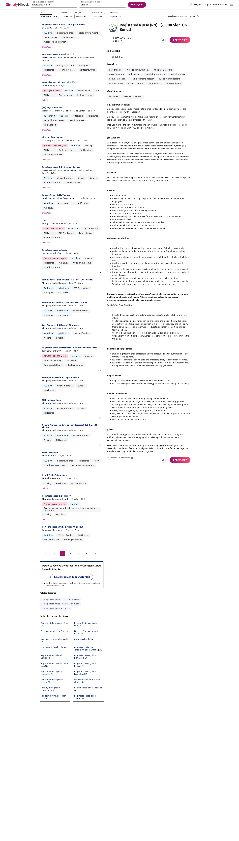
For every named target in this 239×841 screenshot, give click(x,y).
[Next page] (95, 553)
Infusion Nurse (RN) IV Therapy (56, 195)
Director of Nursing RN (52, 137)
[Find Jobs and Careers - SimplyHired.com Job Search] (17, 5)
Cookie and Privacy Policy (55, 585)
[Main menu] (231, 4)
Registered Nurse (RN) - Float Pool (58, 54)
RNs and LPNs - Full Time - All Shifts (58, 82)
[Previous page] (45, 553)
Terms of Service (87, 583)
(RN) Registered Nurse (52, 107)
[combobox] (54, 5)
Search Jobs (137, 4)
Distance (63, 13)
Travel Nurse (73, 599)
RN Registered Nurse (51, 400)
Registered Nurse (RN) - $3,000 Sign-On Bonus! (63, 24)
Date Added (113, 13)
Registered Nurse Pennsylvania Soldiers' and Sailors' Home (69, 348)
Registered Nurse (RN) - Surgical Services (61, 167)
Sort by (42, 13)
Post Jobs (197, 4)
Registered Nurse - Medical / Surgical (61, 604)
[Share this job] (163, 40)
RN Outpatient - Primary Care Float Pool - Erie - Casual (67, 280)
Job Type (77, 13)
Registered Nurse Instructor (55, 250)
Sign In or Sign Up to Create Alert (73, 577)
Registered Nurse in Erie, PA (57, 608)
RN (45, 220)
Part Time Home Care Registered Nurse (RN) (62, 527)
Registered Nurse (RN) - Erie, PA (56, 496)
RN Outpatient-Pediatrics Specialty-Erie (60, 377)
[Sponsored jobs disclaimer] (197, 16)
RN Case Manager (50, 452)
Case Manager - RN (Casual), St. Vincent (60, 325)
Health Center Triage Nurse (54, 475)
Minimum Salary (98, 13)
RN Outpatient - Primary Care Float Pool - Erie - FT (65, 302)
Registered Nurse (52, 599)
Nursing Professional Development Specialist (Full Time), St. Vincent (69, 426)
